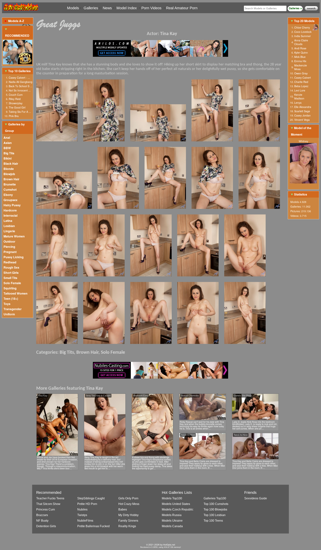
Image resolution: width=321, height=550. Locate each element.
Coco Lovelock (303, 32)
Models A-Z (16, 21)
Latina (8, 221)
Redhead (10, 262)
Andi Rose (300, 48)
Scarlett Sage (302, 111)
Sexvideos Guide (255, 498)
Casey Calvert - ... (19, 77)
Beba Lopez (301, 86)
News (107, 8)
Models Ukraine (172, 520)
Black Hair (11, 163)
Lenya (297, 102)
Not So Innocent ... (20, 90)
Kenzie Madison (299, 96)
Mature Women (14, 236)
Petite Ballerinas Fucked (93, 526)
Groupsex (10, 200)
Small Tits (10, 278)
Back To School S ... (20, 86)
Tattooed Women (15, 293)
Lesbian (9, 226)
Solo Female (12, 283)
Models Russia (171, 515)
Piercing (9, 246)
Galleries (91, 8)
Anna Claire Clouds (301, 42)
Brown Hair (11, 179)
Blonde (9, 169)
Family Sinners (128, 520)
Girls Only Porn (128, 498)
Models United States (176, 503)
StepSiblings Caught (91, 498)
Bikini (8, 158)
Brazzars (42, 515)
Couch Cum (16, 94)
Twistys (82, 515)
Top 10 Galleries (19, 71)
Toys (7, 304)
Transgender (13, 309)
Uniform (9, 314)
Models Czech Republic (177, 509)
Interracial (10, 215)
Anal (7, 137)
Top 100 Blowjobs (215, 509)
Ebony (8, 195)
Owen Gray (301, 73)
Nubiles (82, 509)
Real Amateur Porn (181, 8)
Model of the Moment (301, 131)
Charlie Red (301, 82)
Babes (122, 509)
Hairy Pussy (12, 205)
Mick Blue (300, 57)
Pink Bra (14, 116)
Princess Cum (45, 509)
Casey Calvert (302, 77)
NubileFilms (85, 520)
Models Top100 (172, 498)
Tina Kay (168, 33)
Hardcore (10, 210)
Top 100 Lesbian (215, 515)
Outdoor (9, 241)
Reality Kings (127, 526)
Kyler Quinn (301, 52)
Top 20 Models (304, 21)
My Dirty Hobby (128, 515)
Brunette (10, 184)
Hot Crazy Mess (128, 503)
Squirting (10, 288)
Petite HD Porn (87, 503)
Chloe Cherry (302, 27)
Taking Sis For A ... (20, 112)
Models (73, 8)
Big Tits (9, 153)
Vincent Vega (302, 120)
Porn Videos (151, 8)
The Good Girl (17, 107)
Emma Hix (300, 61)
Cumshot (10, 189)
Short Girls (11, 272)
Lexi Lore (299, 90)
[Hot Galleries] (20, 11)
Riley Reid (15, 99)
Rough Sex (11, 267)
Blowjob (9, 174)
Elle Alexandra (302, 107)
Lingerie (9, 231)
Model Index (126, 8)
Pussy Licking (14, 257)
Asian (8, 143)
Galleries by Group (15, 127)
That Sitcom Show (48, 503)
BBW (7, 148)
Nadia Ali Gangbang (20, 82)
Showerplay (15, 103)
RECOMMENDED (17, 35)
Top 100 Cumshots (216, 503)
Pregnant (10, 252)
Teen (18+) (11, 298)
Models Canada (172, 526)
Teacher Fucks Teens (50, 498)
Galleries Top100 (215, 498)
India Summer (302, 36)
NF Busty (42, 520)
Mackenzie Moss (300, 67)
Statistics (300, 194)
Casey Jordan (302, 115)
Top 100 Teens (213, 520)
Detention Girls (46, 526)
